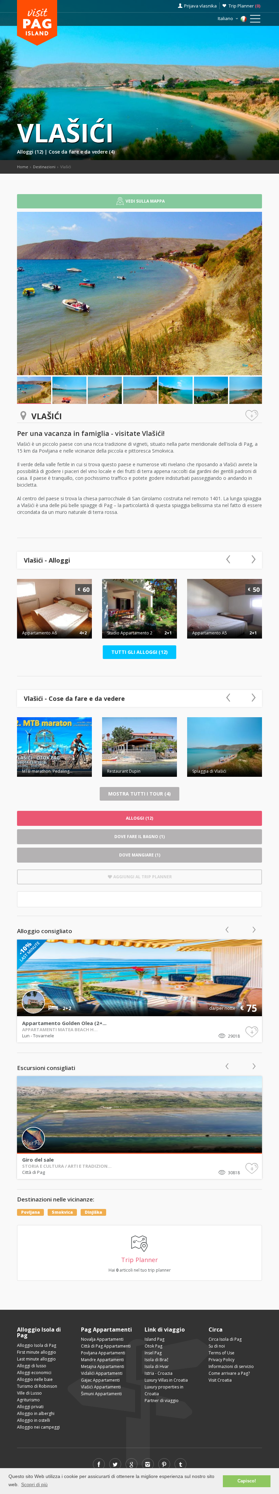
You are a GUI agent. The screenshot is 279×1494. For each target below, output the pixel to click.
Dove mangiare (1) (139, 855)
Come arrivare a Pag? (229, 1373)
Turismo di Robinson (37, 1386)
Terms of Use (221, 1353)
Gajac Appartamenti (100, 1380)
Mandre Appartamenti (102, 1360)
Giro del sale (38, 1159)
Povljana (30, 1212)
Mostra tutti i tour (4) (139, 793)
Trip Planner (244, 6)
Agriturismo (28, 1400)
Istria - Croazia (159, 1373)
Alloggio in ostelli (33, 1420)
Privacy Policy (221, 1360)
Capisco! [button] (246, 1481)
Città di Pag (33, 1172)
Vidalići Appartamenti (101, 1373)
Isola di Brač (156, 1360)
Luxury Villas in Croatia (166, 1380)
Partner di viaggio (162, 1400)
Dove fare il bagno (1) (139, 836)
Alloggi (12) (31, 151)
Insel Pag (153, 1353)
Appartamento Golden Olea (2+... (64, 1023)
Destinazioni (44, 166)
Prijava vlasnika (200, 6)
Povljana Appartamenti (103, 1353)
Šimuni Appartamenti (101, 1394)
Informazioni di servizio (231, 1366)
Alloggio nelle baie (35, 1379)
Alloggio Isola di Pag (36, 1345)
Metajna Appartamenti (102, 1366)
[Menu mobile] (255, 20)
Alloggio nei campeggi (38, 1427)
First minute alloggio (36, 1352)
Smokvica (62, 1212)
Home (22, 166)
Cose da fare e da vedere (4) (82, 151)
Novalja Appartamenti (102, 1339)
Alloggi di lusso (31, 1366)
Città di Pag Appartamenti (106, 1346)
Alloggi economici (34, 1372)
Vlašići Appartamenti (101, 1387)
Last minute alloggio (36, 1359)
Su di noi (217, 1346)
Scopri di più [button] (34, 1484)
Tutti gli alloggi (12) (139, 652)
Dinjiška (93, 1212)
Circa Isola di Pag (225, 1339)
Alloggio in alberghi (35, 1413)
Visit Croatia (220, 1380)
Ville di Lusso (29, 1393)
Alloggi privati (30, 1407)
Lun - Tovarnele (38, 1036)
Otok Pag (153, 1346)
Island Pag (154, 1339)
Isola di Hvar (157, 1366)
